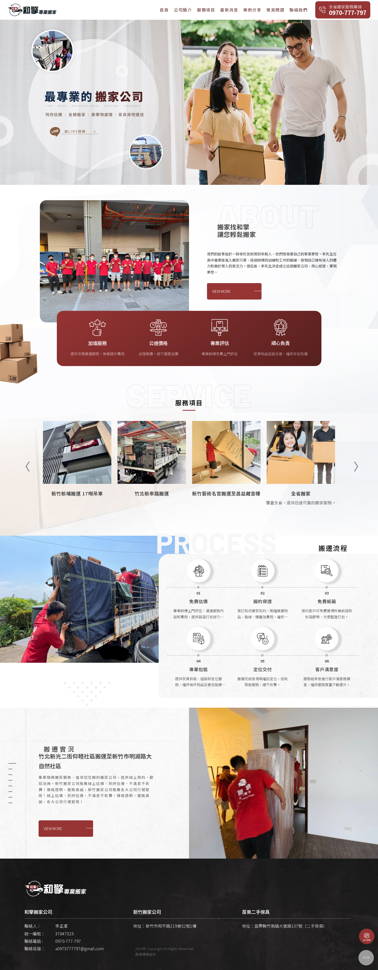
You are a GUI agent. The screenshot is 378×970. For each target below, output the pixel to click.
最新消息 (229, 10)
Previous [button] (21, 462)
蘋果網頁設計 (145, 954)
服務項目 (206, 10)
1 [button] (12, 763)
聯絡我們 (299, 10)
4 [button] (10, 780)
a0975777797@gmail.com (79, 948)
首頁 (164, 10)
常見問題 (275, 10)
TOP (366, 958)
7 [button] (10, 797)
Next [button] (356, 462)
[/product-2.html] (152, 473)
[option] (189, 102)
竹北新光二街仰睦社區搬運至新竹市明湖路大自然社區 (95, 761)
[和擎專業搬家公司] (32, 9)
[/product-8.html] (301, 473)
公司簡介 (183, 10)
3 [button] (10, 774)
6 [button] (10, 791)
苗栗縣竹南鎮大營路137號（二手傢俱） (290, 926)
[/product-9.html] (77, 473)
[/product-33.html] (226, 473)
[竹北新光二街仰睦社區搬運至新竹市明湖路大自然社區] (283, 783)
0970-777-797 (68, 941)
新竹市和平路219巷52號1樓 (171, 926)
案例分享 (252, 10)
